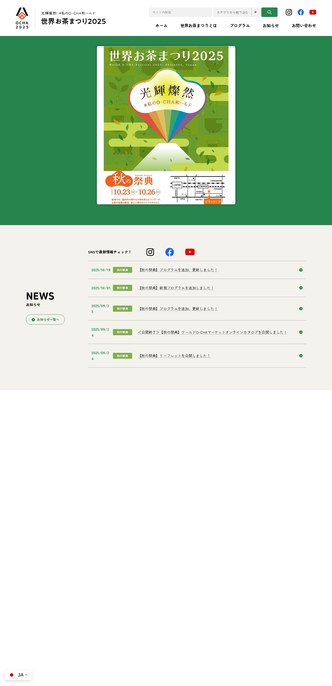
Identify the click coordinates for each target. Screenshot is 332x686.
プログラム (240, 25)
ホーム (161, 25)
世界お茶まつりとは (198, 25)
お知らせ (271, 25)
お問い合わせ (304, 25)
